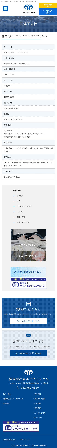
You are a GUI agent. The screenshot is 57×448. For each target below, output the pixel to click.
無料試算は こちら (48, 5)
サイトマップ (25, 440)
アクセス (20, 212)
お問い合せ (38, 417)
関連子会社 (21, 217)
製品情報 (6, 403)
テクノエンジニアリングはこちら (47, 11)
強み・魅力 (7, 394)
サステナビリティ (23, 222)
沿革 (18, 201)
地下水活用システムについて (13, 399)
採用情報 (37, 408)
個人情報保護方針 (9, 440)
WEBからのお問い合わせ (30, 353)
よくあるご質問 (39, 413)
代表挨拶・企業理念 (24, 206)
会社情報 (17, 190)
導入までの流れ (39, 399)
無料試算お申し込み (31, 321)
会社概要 (20, 196)
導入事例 (37, 394)
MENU (5, 8)
